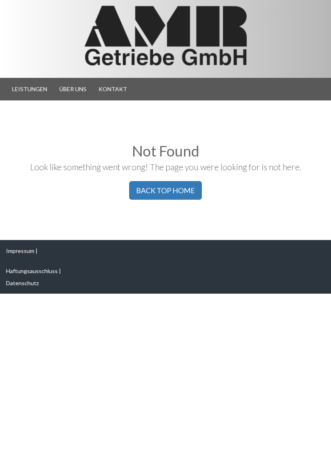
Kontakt (112, 89)
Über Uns (72, 89)
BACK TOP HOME (165, 190)
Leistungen (29, 89)
